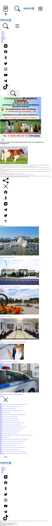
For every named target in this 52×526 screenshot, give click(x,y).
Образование (3, 39)
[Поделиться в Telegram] (26, 210)
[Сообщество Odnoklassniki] (26, 58)
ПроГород (3, 38)
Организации (3, 34)
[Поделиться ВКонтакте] (26, 204)
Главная (3, 31)
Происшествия (3, 36)
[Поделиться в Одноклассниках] (26, 198)
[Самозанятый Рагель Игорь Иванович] (20, 137)
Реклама (3, 33)
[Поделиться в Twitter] (26, 215)
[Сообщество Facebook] (26, 52)
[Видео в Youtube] (26, 75)
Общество (3, 139)
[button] (6, 11)
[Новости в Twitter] (26, 63)
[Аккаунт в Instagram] (26, 69)
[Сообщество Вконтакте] (26, 46)
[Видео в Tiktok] (26, 87)
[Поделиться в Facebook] (26, 192)
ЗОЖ (2, 40)
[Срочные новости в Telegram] (26, 81)
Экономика (3, 37)
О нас (2, 32)
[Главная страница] (29, 11)
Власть (1, 340)
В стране (3, 41)
